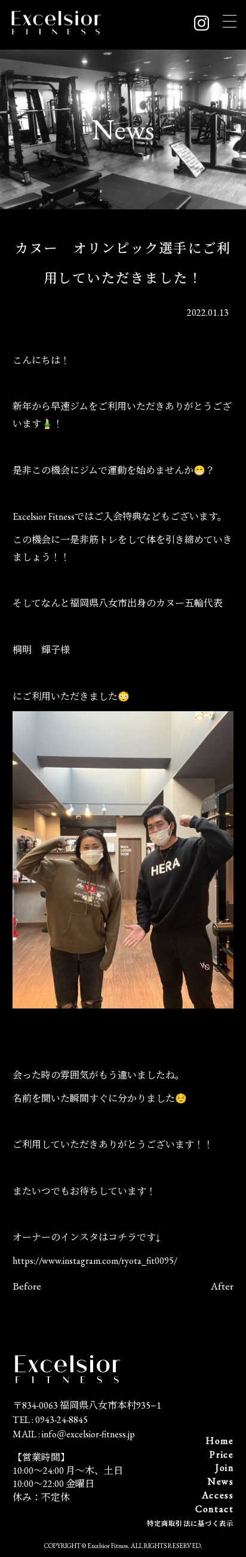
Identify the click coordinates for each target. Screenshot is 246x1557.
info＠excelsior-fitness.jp (88, 1434)
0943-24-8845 (61, 1419)
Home (219, 1440)
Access (218, 1495)
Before (27, 1286)
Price (221, 1454)
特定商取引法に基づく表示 (190, 1523)
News (220, 1481)
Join (224, 1467)
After (222, 1286)
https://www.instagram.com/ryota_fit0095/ (95, 1260)
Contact (214, 1509)
